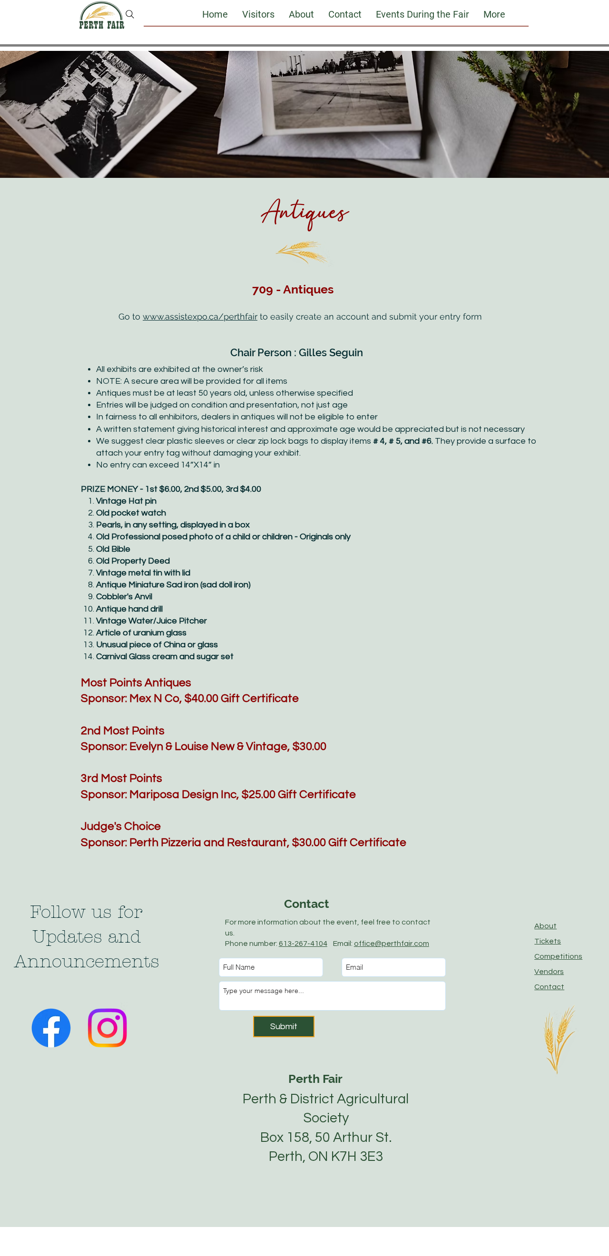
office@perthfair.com (391, 943)
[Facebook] (51, 1028)
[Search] (129, 14)
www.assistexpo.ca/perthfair (200, 316)
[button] (258, 14)
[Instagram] (107, 1028)
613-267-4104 (303, 943)
